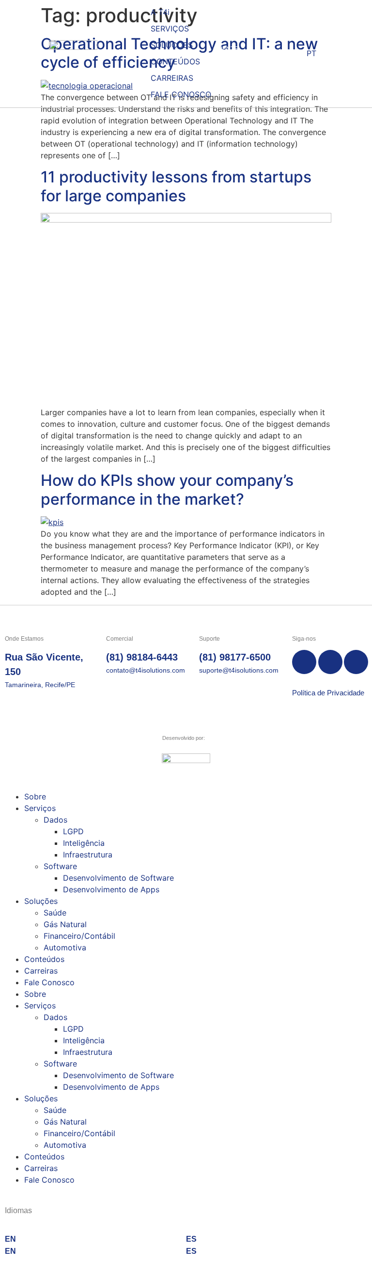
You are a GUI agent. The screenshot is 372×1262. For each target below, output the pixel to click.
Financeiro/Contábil (79, 936)
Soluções (41, 901)
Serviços (40, 808)
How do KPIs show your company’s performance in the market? (167, 489)
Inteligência (84, 843)
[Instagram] (330, 662)
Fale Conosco (49, 982)
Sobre (35, 796)
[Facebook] (304, 662)
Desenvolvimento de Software (118, 878)
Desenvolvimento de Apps (111, 889)
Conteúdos (44, 959)
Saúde (55, 912)
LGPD (73, 831)
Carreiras (41, 971)
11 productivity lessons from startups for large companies (176, 186)
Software (60, 866)
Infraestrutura (87, 854)
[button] (175, 28)
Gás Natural (65, 924)
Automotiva (65, 947)
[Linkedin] (356, 662)
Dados (55, 820)
